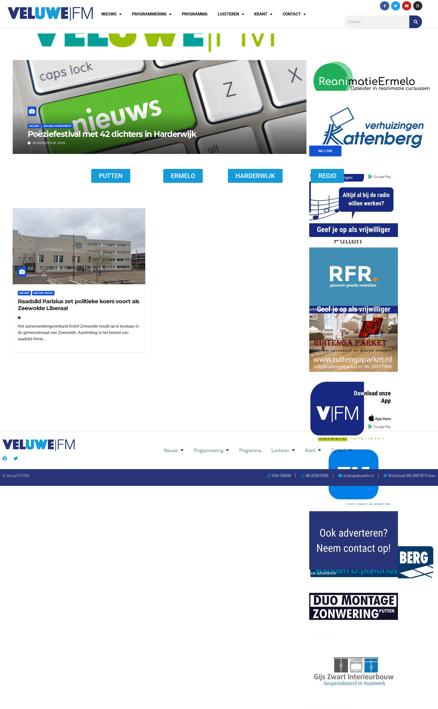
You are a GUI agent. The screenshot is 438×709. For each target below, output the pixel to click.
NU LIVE (325, 151)
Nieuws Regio (43, 293)
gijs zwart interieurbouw (330, 705)
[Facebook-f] (384, 5)
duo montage (321, 639)
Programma (195, 14)
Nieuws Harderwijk (57, 126)
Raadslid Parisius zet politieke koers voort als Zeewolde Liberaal (78, 304)
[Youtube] (406, 5)
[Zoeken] (415, 21)
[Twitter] (395, 5)
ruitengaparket (322, 375)
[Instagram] (417, 5)
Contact (292, 14)
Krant (260, 14)
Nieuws (109, 14)
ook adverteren (322, 573)
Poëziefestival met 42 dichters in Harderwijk (112, 134)
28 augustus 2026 (48, 143)
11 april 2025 (34, 318)
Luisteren (228, 14)
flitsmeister (318, 507)
